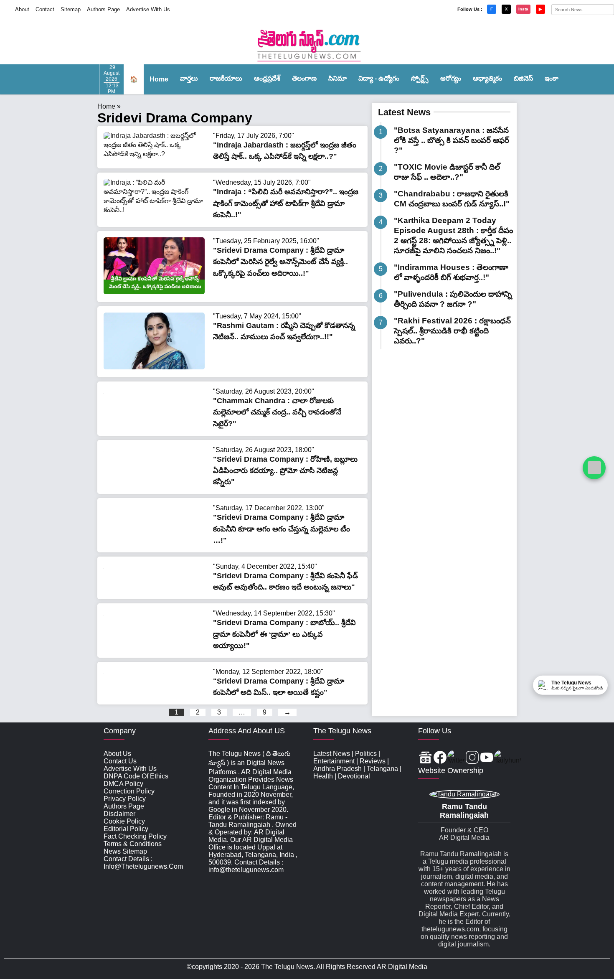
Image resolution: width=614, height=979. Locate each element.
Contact (45, 9)
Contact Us (120, 761)
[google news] (425, 758)
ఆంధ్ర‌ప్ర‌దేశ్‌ (267, 78)
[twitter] (456, 758)
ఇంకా (551, 78)
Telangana (382, 768)
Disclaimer (119, 813)
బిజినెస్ (523, 78)
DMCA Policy (123, 783)
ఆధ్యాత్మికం (487, 78)
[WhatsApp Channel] (594, 467)
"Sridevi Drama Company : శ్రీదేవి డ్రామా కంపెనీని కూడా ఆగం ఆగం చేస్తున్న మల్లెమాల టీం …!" (281, 528)
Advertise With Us (148, 9)
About (22, 9)
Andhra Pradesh (337, 768)
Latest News (404, 112)
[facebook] (440, 758)
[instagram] (472, 758)
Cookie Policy (124, 821)
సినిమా (337, 78)
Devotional (354, 776)
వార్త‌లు (189, 78)
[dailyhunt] (507, 758)
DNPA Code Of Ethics (136, 776)
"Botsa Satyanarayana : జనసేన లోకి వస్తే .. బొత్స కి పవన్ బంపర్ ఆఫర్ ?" (451, 140)
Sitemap (71, 9)
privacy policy (125, 798)
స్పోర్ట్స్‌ (420, 78)
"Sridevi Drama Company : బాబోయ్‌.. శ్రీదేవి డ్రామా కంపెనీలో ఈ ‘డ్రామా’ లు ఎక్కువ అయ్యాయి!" (284, 633)
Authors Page (103, 9)
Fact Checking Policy (135, 836)
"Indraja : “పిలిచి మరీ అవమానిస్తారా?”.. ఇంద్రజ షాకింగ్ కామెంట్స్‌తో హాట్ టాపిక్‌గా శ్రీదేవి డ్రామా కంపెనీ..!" (285, 203)
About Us (117, 753)
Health (323, 776)
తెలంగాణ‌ (304, 78)
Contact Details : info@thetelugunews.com (143, 862)
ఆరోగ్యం (450, 78)
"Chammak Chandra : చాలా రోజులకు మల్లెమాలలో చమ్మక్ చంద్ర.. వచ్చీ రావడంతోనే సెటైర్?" (277, 412)
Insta (523, 9)
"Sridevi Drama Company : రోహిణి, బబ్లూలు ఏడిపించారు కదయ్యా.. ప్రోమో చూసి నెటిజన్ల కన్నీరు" (285, 470)
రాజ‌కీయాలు (226, 78)
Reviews (373, 761)
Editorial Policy (126, 828)
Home (159, 79)
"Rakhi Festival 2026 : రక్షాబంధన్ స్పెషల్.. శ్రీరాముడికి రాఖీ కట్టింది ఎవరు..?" (452, 330)
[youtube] (487, 758)
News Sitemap (125, 851)
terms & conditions (133, 843)
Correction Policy (129, 791)
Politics (366, 753)
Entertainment (334, 761)
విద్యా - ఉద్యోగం (378, 78)
